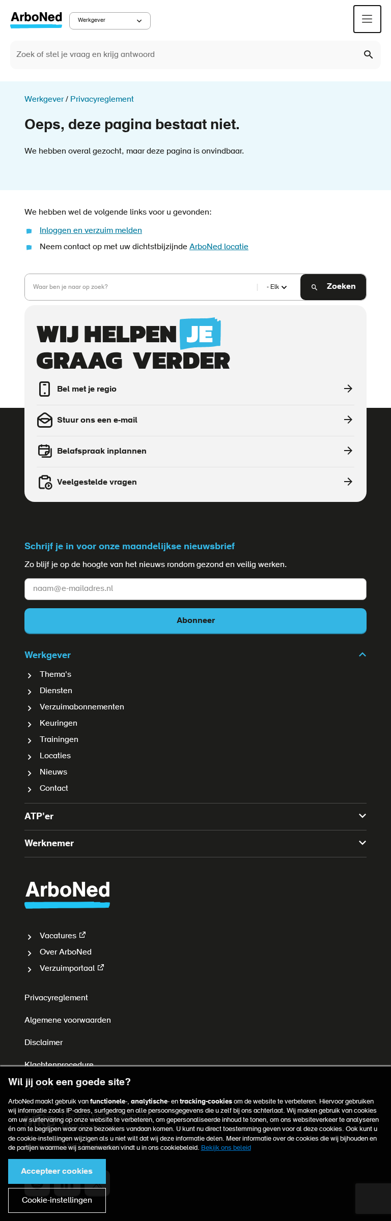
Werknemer (49, 844)
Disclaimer (43, 1043)
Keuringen (58, 724)
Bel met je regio (87, 389)
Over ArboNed (66, 952)
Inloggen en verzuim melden (91, 231)
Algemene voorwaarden (67, 1021)
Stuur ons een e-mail (97, 420)
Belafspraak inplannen (102, 452)
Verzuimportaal (67, 969)
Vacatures (58, 936)
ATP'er (38, 817)
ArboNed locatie (218, 247)
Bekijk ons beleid (226, 1148)
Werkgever (91, 20)
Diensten (56, 691)
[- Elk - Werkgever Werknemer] (275, 287)
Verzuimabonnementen (82, 707)
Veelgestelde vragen (97, 483)
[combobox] (195, 55)
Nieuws (53, 772)
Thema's (55, 675)
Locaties (55, 756)
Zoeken (341, 287)
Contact (54, 789)
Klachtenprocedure (59, 1065)
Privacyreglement (56, 998)
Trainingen (59, 740)
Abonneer (196, 621)
